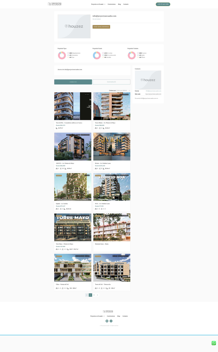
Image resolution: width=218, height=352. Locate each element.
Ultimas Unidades (85, 134)
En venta (87, 94)
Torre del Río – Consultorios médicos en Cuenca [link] (69, 123)
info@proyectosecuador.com (153, 91)
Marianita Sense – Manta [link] (101, 244)
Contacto (125, 4)
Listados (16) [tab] (73, 82)
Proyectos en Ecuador (97, 4)
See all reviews (97, 19)
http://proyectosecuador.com (153, 94)
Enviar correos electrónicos (101, 26)
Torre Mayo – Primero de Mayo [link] (64, 244)
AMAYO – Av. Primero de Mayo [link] (65, 163)
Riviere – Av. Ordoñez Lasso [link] (103, 163)
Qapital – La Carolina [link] (62, 203)
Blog (119, 4)
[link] (72, 106)
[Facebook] (107, 321)
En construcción (124, 94)
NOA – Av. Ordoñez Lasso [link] (102, 203)
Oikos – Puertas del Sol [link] (62, 284)
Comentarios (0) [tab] (111, 82)
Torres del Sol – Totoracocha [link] (103, 284)
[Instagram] (111, 321)
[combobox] (123, 90)
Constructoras (112, 4)
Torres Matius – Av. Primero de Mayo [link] (105, 123)
